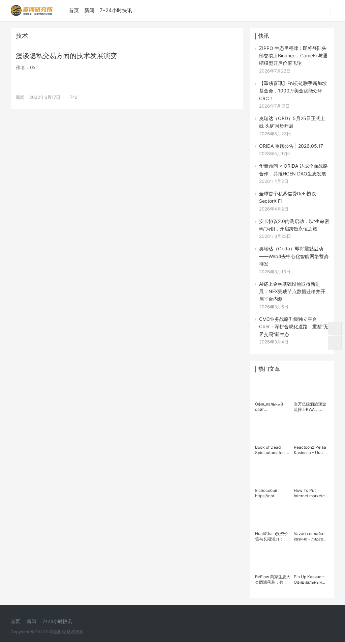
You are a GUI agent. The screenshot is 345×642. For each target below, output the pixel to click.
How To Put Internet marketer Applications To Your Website (310, 493)
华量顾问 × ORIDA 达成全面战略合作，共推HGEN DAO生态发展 (293, 169)
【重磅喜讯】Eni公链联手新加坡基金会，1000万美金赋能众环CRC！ (293, 90)
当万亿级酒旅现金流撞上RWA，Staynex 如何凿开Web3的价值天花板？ (310, 406)
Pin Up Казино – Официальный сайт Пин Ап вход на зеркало (310, 579)
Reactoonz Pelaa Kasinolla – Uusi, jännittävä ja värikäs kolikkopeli (311, 450)
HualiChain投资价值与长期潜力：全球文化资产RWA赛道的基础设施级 (271, 536)
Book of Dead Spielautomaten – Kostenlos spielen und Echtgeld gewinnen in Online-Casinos (271, 450)
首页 (74, 10)
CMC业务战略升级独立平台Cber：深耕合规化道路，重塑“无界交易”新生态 (293, 326)
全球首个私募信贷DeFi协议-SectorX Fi (288, 197)
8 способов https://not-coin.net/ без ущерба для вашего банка (268, 493)
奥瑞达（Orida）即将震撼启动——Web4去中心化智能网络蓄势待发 (293, 256)
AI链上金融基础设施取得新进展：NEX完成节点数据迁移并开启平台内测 (292, 291)
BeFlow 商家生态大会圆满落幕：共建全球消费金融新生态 (272, 579)
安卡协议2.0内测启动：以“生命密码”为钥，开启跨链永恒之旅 (294, 224)
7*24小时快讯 (116, 10)
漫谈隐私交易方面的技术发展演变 (66, 56)
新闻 (89, 10)
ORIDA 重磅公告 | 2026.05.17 (291, 146)
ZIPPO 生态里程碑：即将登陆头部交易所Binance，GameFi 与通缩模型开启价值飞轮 (293, 55)
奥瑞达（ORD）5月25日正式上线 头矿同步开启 (292, 122)
